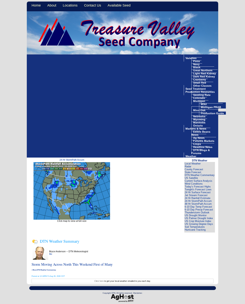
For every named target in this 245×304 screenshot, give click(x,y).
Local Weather (193, 163)
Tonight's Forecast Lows (198, 189)
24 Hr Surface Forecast (198, 192)
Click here (99, 281)
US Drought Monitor (196, 215)
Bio (50, 254)
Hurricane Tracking (195, 229)
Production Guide (212, 113)
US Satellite (191, 178)
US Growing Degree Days (199, 224)
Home (36, 5)
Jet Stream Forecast (196, 195)
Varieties (191, 57)
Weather (190, 156)
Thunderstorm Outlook (197, 212)
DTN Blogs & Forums (200, 151)
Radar (188, 166)
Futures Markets (203, 140)
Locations (70, 5)
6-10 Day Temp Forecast (198, 206)
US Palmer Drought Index (199, 218)
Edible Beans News (200, 133)
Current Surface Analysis (198, 180)
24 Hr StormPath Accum (72, 160)
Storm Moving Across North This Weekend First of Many (72, 264)
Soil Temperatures (195, 226)
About (51, 5)
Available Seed (119, 5)
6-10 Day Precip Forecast (199, 209)
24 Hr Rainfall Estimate (197, 198)
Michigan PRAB (211, 106)
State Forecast (193, 172)
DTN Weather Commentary (200, 175)
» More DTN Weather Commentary (44, 270)
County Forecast (194, 169)
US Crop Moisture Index (198, 221)
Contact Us (92, 5)
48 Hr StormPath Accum (198, 203)
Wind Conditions (194, 183)
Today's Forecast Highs (198, 186)
